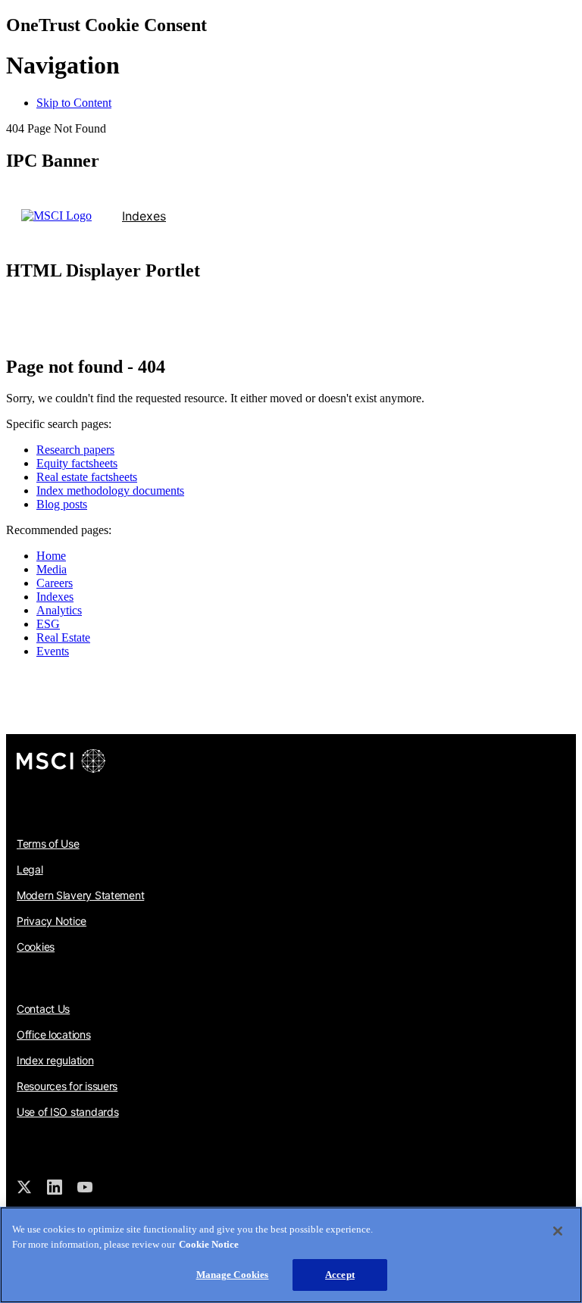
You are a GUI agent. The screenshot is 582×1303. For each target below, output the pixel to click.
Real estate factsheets (86, 476)
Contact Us (43, 1008)
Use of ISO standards (67, 1111)
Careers (54, 583)
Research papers (75, 449)
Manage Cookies (232, 1274)
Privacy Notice (51, 920)
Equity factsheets (76, 463)
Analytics (59, 610)
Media (51, 569)
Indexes (144, 215)
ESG (48, 623)
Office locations (54, 1034)
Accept (340, 1274)
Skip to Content (73, 102)
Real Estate (63, 637)
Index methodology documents (110, 490)
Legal (30, 869)
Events (52, 651)
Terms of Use (48, 843)
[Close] (557, 1231)
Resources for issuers (67, 1086)
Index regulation (55, 1060)
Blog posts (61, 504)
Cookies (36, 946)
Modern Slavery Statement (80, 895)
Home (51, 555)
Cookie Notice (209, 1244)
